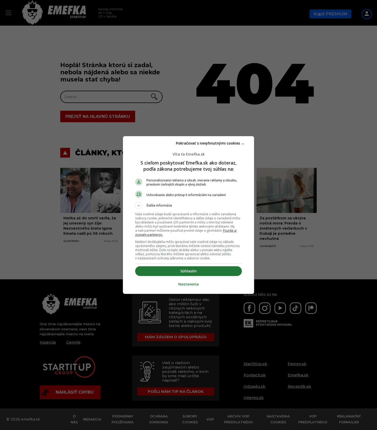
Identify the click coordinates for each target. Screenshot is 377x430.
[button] (188, 205)
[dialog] (188, 215)
